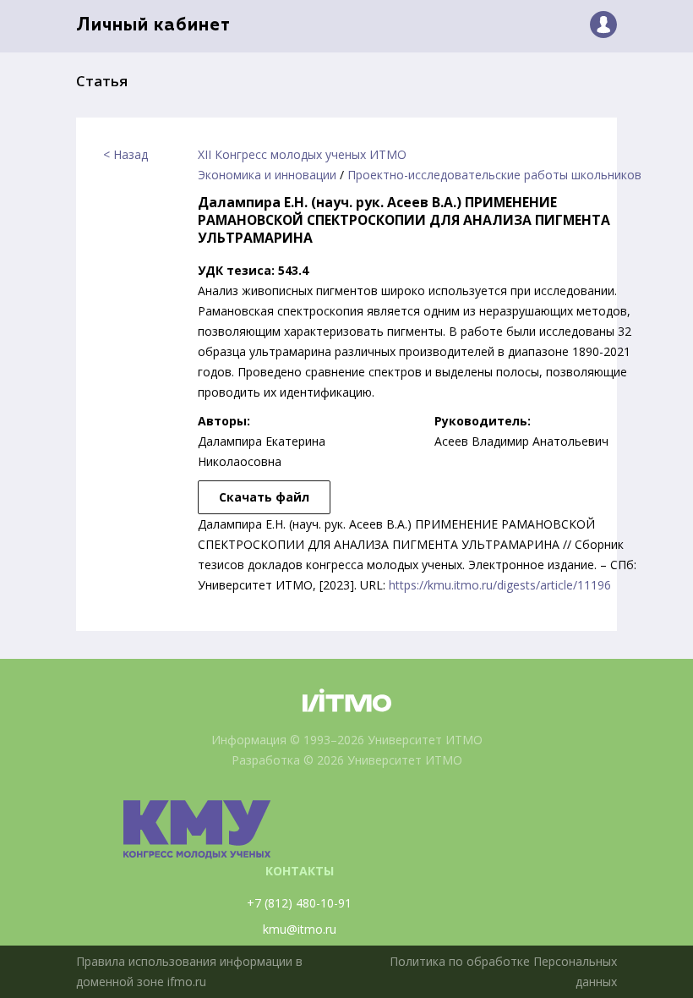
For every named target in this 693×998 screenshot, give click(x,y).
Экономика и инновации (267, 175)
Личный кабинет (153, 26)
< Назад (125, 154)
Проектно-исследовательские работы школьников (494, 175)
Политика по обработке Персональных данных (503, 971)
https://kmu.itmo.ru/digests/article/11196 (500, 585)
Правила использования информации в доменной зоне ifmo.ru (189, 971)
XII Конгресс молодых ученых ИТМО (302, 154)
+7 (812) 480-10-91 (299, 903)
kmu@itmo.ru (299, 929)
